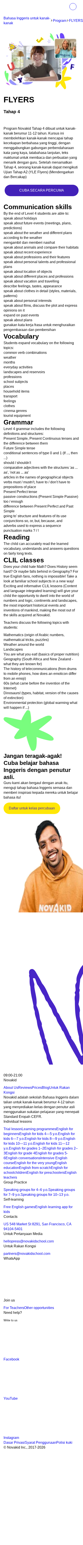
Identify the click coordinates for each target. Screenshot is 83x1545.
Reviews (25, 1087)
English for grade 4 (20, 1153)
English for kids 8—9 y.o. (44, 1139)
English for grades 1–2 (26, 1148)
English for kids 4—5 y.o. (38, 1134)
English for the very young (34, 1163)
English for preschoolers (46, 1172)
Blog (45, 1087)
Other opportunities (39, 1308)
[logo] (13, 7)
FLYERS (76, 20)
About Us (11, 1087)
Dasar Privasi (14, 1442)
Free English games (19, 1207)
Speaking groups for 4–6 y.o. (26, 1190)
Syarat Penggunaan (40, 1442)
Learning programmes (39, 1129)
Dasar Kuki (53, 1491)
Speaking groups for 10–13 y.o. (45, 1194)
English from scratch (35, 1168)
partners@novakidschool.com (27, 1253)
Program (59, 20)
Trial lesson (13, 1129)
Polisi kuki (64, 1442)
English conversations (23, 1158)
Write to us (10, 1320)
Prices (37, 1087)
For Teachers (14, 1308)
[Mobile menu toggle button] (63, 6)
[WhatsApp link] (37, 1295)
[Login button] (72, 6)
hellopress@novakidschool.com (29, 1241)
